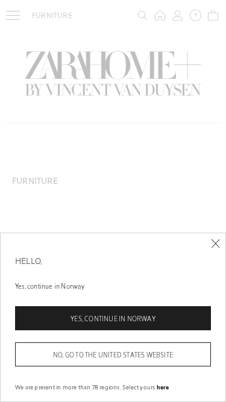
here (163, 387)
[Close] (215, 244)
